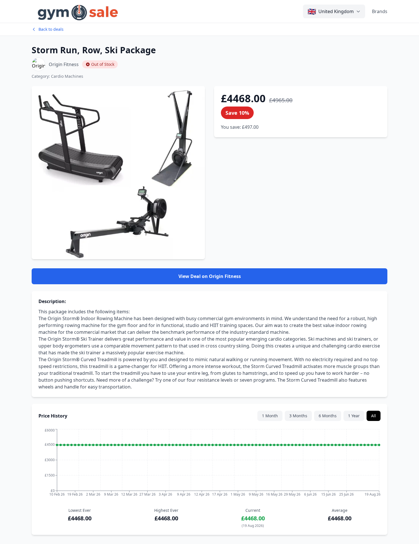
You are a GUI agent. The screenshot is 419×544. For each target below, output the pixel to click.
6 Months (328, 415)
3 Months (298, 415)
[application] (209, 464)
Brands (379, 11)
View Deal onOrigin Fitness (209, 276)
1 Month (270, 415)
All (373, 415)
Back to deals (51, 29)
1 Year (354, 415)
